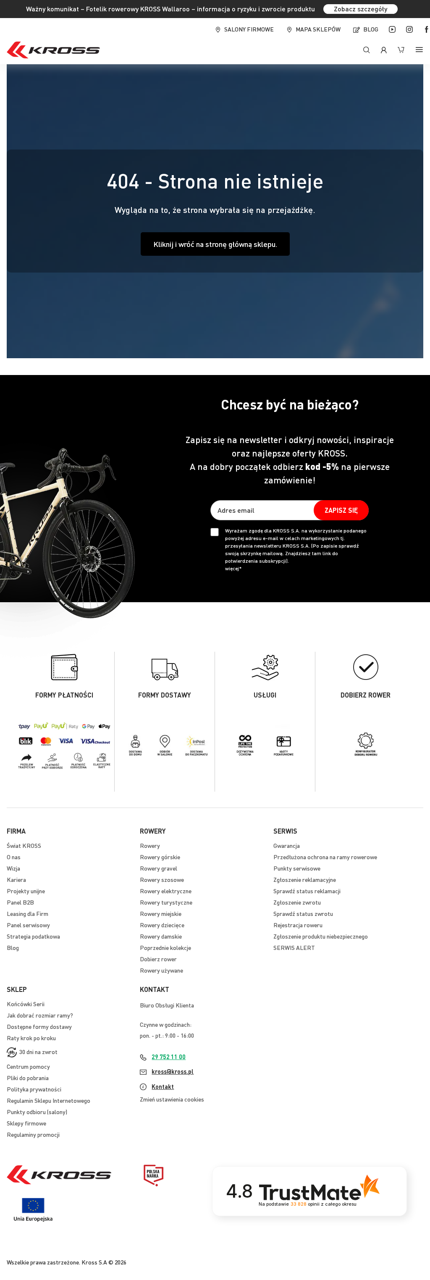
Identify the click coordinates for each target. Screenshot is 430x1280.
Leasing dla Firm (27, 913)
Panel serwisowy (28, 925)
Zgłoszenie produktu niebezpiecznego (320, 936)
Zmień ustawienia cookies (172, 1099)
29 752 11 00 (169, 1056)
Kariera (16, 879)
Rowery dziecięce (162, 925)
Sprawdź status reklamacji (307, 890)
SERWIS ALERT (294, 947)
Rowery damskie (161, 936)
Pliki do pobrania (28, 1077)
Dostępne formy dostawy (39, 1026)
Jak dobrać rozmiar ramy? (40, 1015)
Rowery (150, 845)
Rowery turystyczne (166, 902)
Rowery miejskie (160, 913)
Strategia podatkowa (33, 936)
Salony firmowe (249, 29)
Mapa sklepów (318, 29)
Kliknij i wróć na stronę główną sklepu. (215, 244)
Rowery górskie (160, 856)
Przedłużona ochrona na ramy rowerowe (325, 856)
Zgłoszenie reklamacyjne (304, 879)
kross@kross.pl (173, 1071)
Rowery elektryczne (165, 890)
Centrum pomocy (28, 1066)
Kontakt (163, 1086)
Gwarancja (286, 845)
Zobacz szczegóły (360, 8)
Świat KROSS (24, 845)
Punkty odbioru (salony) (37, 1111)
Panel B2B (20, 902)
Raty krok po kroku (31, 1037)
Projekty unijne (26, 890)
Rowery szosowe (162, 879)
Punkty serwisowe (296, 868)
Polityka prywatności (34, 1089)
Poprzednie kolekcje (165, 947)
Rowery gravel (158, 868)
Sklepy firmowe (26, 1123)
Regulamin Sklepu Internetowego (48, 1100)
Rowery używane (161, 970)
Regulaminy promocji (33, 1134)
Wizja (13, 868)
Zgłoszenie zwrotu (297, 902)
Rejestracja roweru (297, 925)
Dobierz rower (158, 959)
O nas (14, 856)
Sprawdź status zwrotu (303, 913)
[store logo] (53, 50)
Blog (370, 29)
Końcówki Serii (26, 1003)
